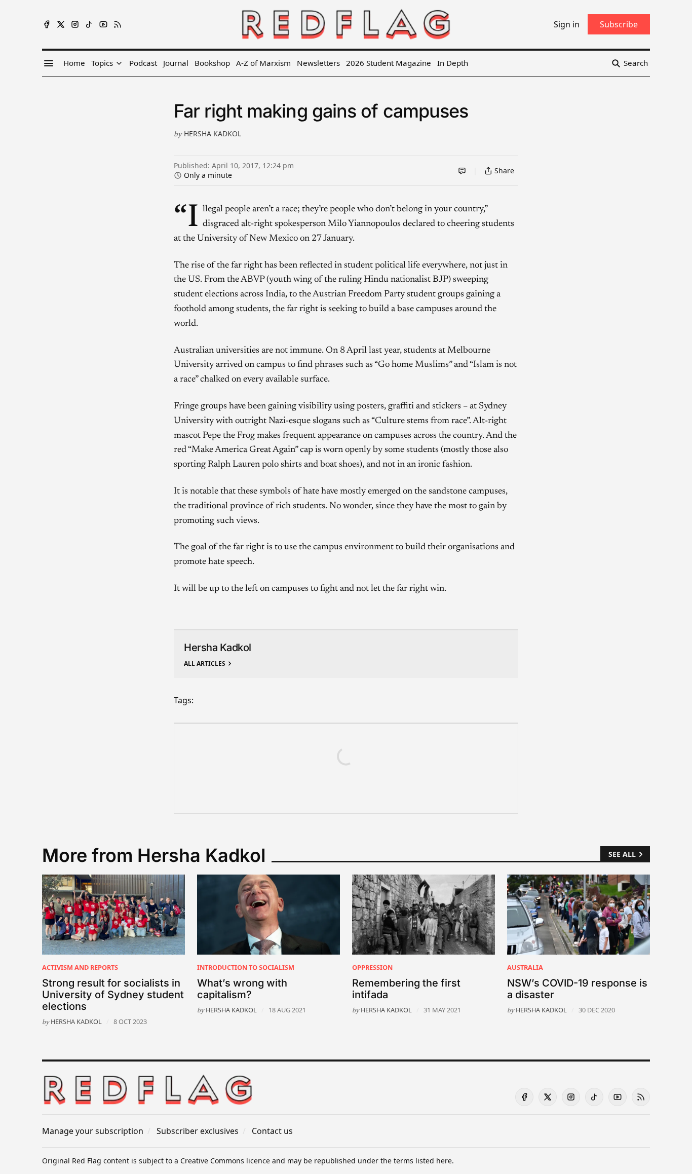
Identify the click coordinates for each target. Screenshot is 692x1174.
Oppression (372, 967)
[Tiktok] (89, 24)
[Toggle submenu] (119, 63)
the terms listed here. (417, 1160)
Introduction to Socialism (245, 967)
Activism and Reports (80, 967)
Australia (525, 967)
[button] (102, 63)
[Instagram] (75, 24)
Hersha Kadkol (212, 133)
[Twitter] (60, 24)
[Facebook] (46, 24)
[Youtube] (103, 24)
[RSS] (117, 24)
